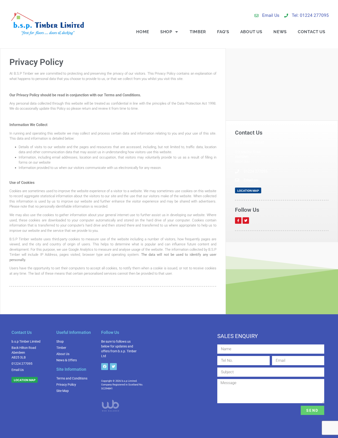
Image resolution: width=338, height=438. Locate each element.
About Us (251, 31)
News (280, 31)
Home (142, 31)
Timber (198, 31)
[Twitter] (246, 220)
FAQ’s (223, 31)
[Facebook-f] (238, 220)
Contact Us (311, 31)
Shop (166, 31)
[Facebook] (104, 366)
